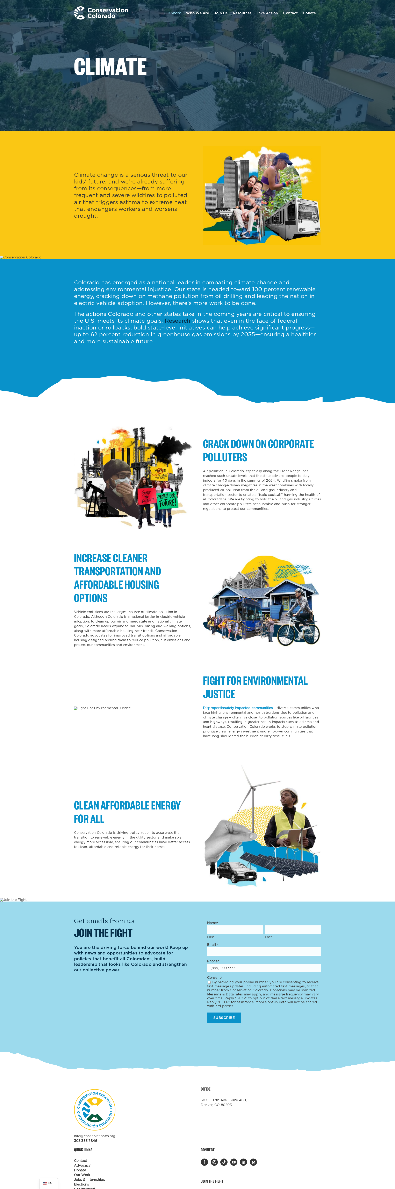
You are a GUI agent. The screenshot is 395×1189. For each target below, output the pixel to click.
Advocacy (82, 1165)
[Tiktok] (224, 1162)
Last (268, 937)
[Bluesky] (253, 1162)
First (210, 937)
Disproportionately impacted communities (238, 708)
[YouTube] (233, 1162)
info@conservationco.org (95, 1136)
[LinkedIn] (243, 1162)
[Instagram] (214, 1162)
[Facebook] (204, 1162)
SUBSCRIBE (224, 1018)
